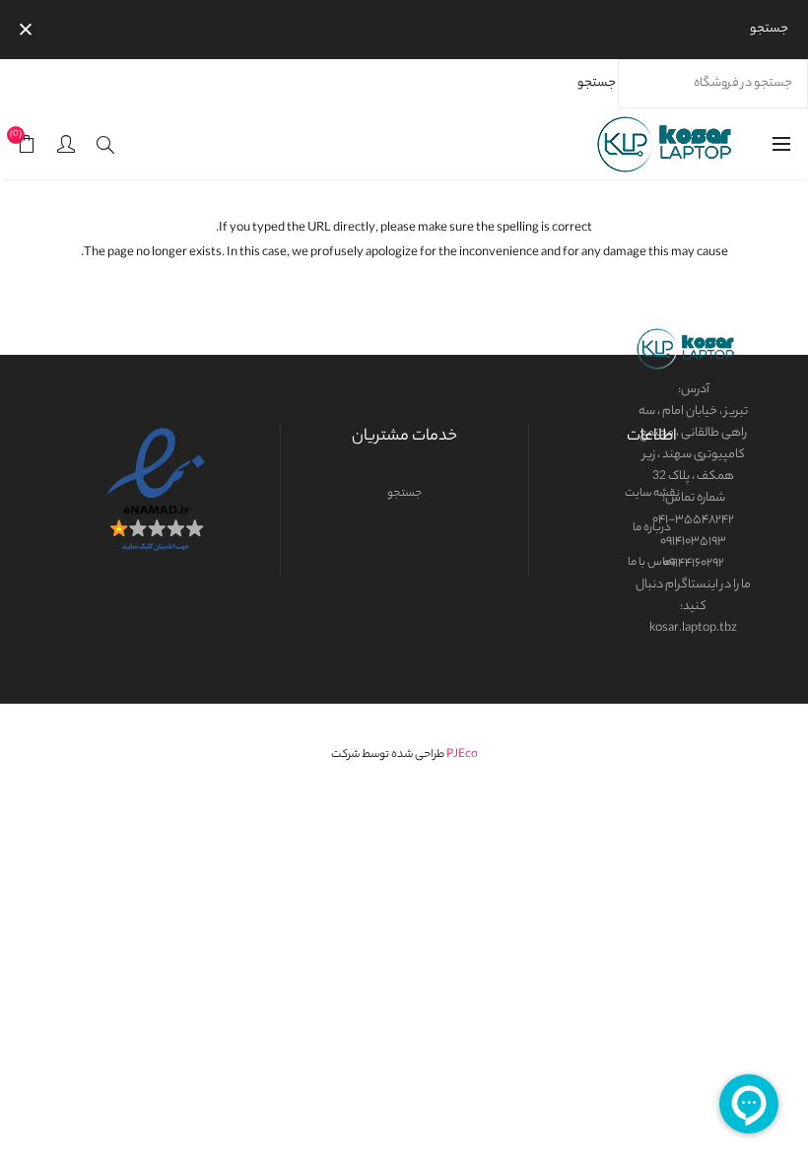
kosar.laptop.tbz (693, 628)
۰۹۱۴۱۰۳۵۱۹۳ (693, 541)
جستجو (596, 83)
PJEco (462, 755)
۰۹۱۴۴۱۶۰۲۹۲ (693, 563)
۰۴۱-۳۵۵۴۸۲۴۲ (693, 520)
